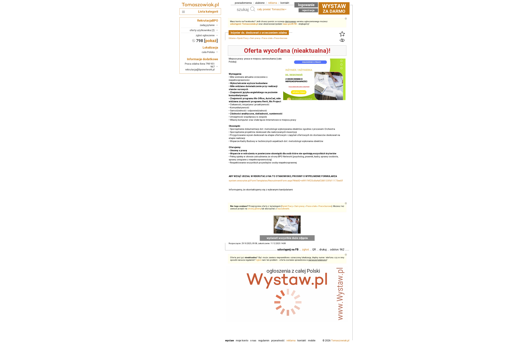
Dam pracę (255, 38)
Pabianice (209, 310)
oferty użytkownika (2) (202, 30)
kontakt (285, 2)
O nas (253, 340)
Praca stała (267, 38)
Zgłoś (258, 260)
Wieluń (211, 329)
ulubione (260, 2)
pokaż (211, 40)
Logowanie (306, 5)
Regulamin (263, 340)
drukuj (323, 249)
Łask (212, 295)
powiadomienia (243, 2)
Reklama (291, 340)
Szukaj (252, 9)
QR (314, 249)
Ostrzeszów (208, 306)
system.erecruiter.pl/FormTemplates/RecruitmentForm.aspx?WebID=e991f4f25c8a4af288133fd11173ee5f (286, 180)
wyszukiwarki (283, 208)
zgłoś (305, 249)
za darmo (334, 8)
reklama (272, 2)
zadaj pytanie (207, 25)
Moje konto (242, 340)
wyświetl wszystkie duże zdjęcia (287, 238)
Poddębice (209, 317)
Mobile (311, 340)
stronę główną (254, 208)
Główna (232, 38)
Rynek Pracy (242, 38)
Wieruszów (209, 332)
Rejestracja (308, 10)
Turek (211, 325)
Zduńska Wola (207, 336)
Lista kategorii (208, 11)
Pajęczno (209, 314)
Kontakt (301, 340)
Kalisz (211, 303)
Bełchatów (209, 291)
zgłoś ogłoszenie (205, 35)
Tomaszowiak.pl (340, 340)
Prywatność (278, 340)
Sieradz (210, 321)
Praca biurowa (280, 38)
